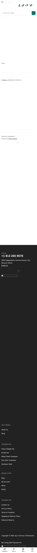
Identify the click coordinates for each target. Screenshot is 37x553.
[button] (19, 5)
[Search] (33, 13)
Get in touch (13, 139)
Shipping (4, 80)
